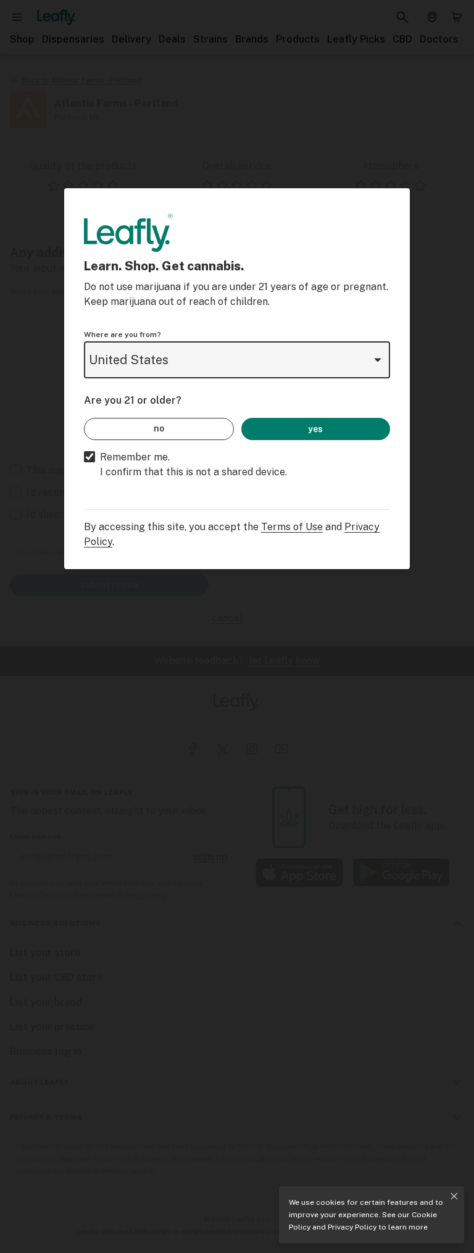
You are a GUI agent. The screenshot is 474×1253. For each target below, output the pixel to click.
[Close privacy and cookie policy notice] (454, 1196)
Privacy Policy (352, 1227)
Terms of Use (292, 527)
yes (315, 429)
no (159, 428)
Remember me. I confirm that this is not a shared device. (193, 464)
